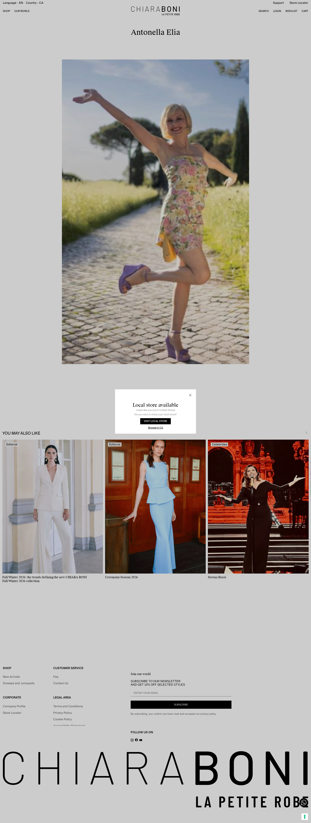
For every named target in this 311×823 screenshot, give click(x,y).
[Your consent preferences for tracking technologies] (304, 816)
